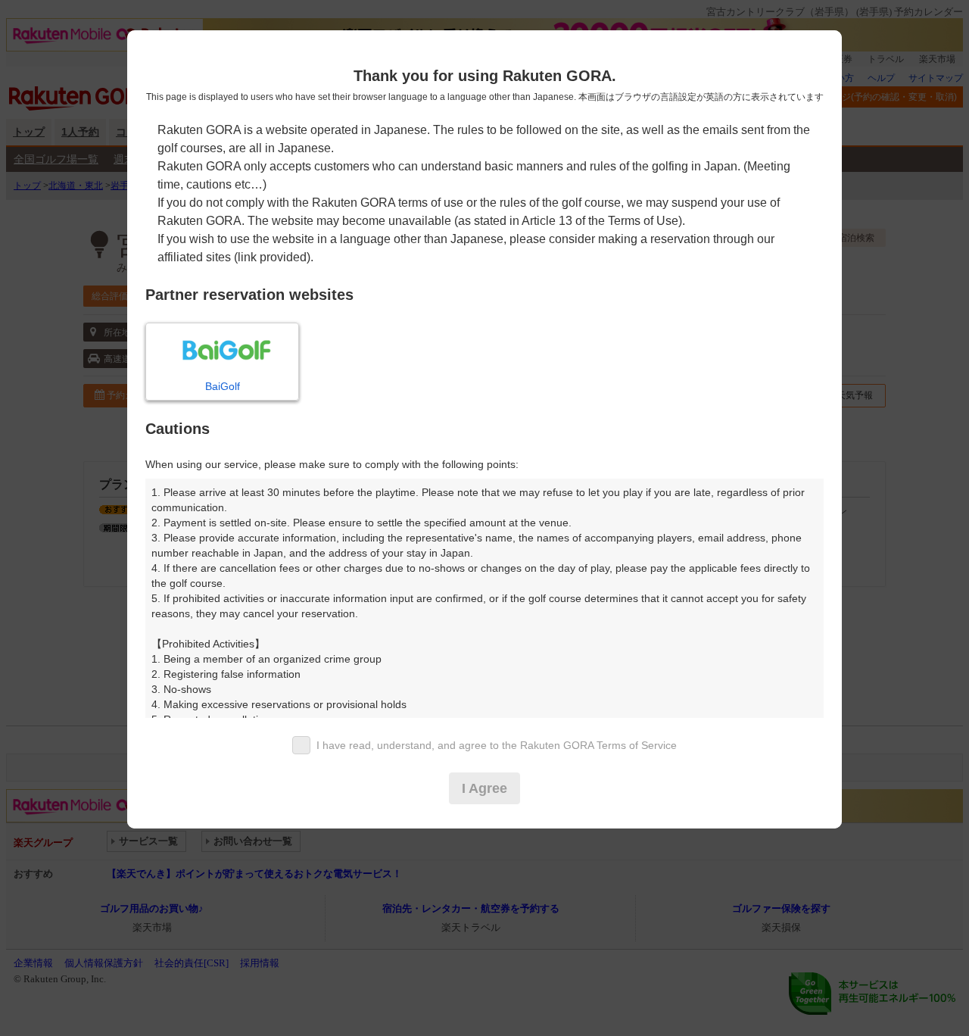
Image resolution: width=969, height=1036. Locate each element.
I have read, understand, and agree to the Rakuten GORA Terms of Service (496, 745)
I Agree (484, 788)
